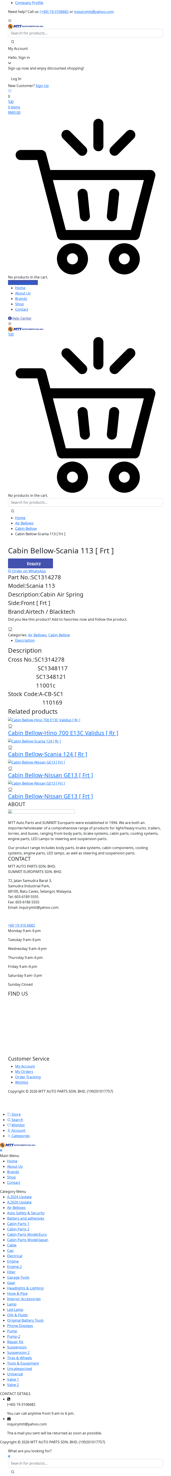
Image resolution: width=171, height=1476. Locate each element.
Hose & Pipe (17, 1293)
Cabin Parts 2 (18, 1229)
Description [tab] (25, 640)
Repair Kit (15, 1341)
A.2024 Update (19, 1196)
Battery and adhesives (25, 1218)
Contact (21, 309)
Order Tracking (28, 1077)
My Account (25, 1066)
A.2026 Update (19, 1202)
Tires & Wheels (19, 1357)
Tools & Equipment (23, 1363)
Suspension (17, 1347)
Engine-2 (14, 1266)
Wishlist (21, 1082)
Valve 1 (13, 1379)
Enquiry (34, 563)
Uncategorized (19, 1368)
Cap (10, 1250)
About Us (23, 293)
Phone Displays (20, 1325)
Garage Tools (18, 1277)
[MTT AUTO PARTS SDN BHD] (26, 25)
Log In (16, 78)
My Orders (24, 1071)
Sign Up (42, 85)
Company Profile (29, 2)
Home (20, 287)
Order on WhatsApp (28, 571)
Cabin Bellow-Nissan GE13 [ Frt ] (50, 775)
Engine (13, 1261)
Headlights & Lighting (25, 1288)
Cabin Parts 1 (18, 1223)
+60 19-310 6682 (21, 925)
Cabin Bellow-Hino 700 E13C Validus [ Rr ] (63, 733)
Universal (15, 1374)
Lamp (11, 1304)
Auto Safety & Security (26, 1213)
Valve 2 (13, 1384)
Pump (12, 1331)
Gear (11, 1282)
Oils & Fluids (17, 1314)
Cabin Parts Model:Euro (27, 1234)
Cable (11, 1245)
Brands (21, 298)
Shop (19, 304)
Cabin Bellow (26, 528)
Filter (11, 1272)
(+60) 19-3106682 (54, 11)
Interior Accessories (24, 1298)
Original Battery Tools (25, 1320)
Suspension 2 (18, 1352)
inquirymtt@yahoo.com (94, 11)
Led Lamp (15, 1309)
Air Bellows (24, 523)
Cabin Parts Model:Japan (27, 1239)
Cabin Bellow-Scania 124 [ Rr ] (47, 754)
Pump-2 (13, 1336)
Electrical (14, 1255)
